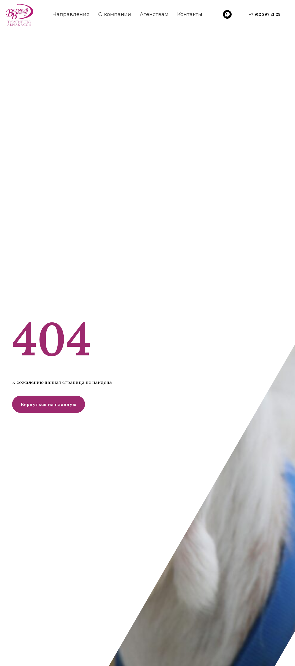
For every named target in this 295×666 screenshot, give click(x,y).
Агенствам (154, 14)
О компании (114, 14)
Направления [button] (71, 14)
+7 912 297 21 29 (265, 14)
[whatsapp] (227, 14)
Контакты (189, 14)
